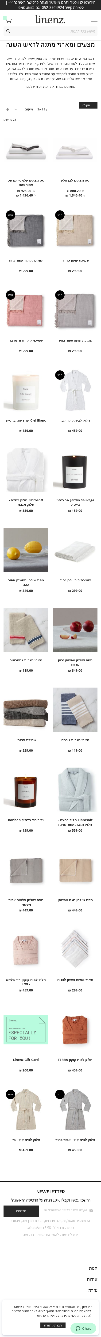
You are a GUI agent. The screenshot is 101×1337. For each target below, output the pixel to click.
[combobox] (50, 31)
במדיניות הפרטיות (48, 1315)
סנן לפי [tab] (86, 105)
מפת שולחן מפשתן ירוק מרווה (75, 662)
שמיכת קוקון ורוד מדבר (26, 340)
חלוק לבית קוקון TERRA (75, 1059)
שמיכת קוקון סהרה (75, 260)
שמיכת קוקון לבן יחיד (75, 580)
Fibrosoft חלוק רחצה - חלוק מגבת (26, 502)
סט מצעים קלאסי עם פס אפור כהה (26, 182)
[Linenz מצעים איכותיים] (50, 19)
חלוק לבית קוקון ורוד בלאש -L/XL (26, 981)
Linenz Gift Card (26, 1059)
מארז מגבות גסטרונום (25, 660)
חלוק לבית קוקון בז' (26, 1139)
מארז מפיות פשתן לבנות (75, 979)
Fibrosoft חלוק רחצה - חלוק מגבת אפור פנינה (75, 822)
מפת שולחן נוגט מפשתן (75, 900)
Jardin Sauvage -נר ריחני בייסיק (75, 502)
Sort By (42, 109)
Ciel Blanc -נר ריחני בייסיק (26, 420)
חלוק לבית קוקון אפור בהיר (75, 1139)
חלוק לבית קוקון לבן (75, 420)
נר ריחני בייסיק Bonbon (26, 820)
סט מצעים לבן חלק (75, 180)
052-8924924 (53, 7)
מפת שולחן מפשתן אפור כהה (26, 582)
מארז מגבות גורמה (75, 740)
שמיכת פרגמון (26, 740)
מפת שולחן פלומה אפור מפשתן (25, 902)
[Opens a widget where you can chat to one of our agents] (83, 1329)
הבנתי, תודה (53, 1325)
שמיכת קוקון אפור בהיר (75, 340)
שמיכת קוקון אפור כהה (26, 260)
